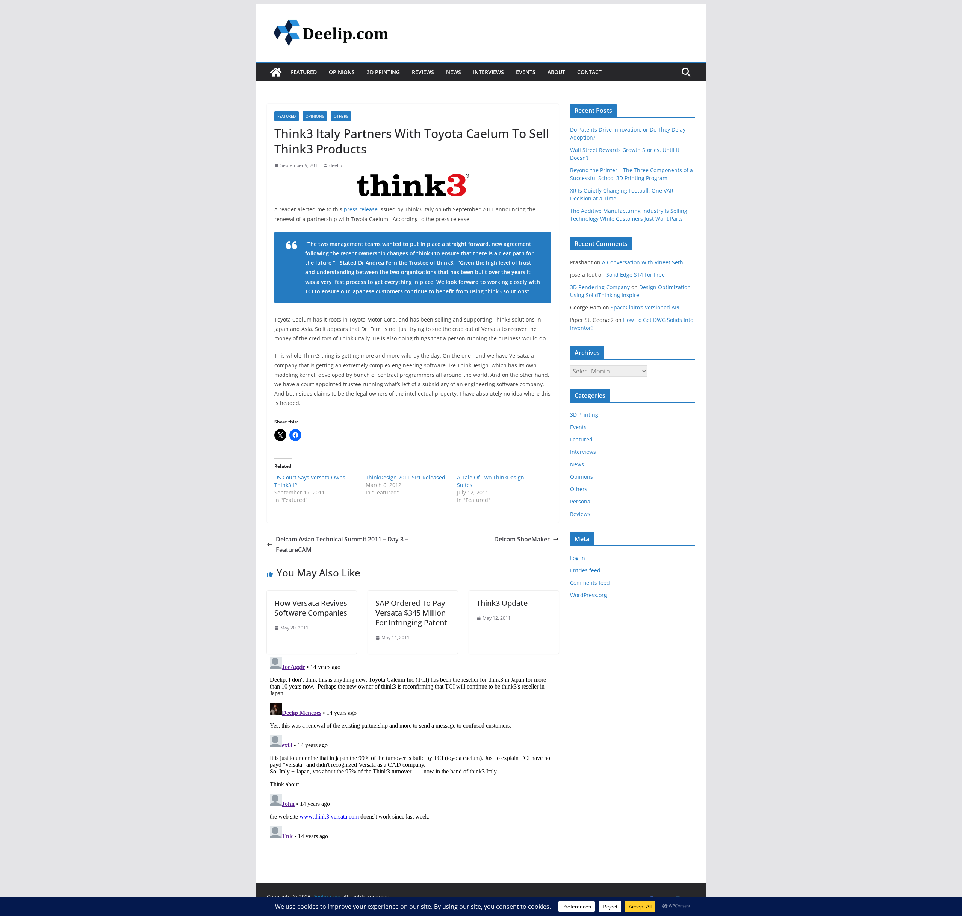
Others (341, 116)
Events (525, 72)
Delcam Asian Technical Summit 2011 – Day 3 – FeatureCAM (342, 544)
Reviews (423, 72)
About (556, 72)
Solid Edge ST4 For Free (635, 274)
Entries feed (585, 570)
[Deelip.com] (276, 72)
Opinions (342, 72)
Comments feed (590, 582)
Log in (577, 557)
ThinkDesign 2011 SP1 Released (405, 477)
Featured (304, 72)
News (453, 72)
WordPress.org (588, 595)
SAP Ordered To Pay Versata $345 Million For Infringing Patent (411, 613)
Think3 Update (502, 603)
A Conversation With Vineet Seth (642, 262)
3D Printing (383, 72)
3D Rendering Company (600, 287)
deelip (335, 165)
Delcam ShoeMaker (522, 539)
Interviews (488, 72)
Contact (589, 72)
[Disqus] (413, 748)
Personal (581, 501)
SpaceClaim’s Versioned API (645, 307)
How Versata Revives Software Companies (310, 608)
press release (361, 209)
